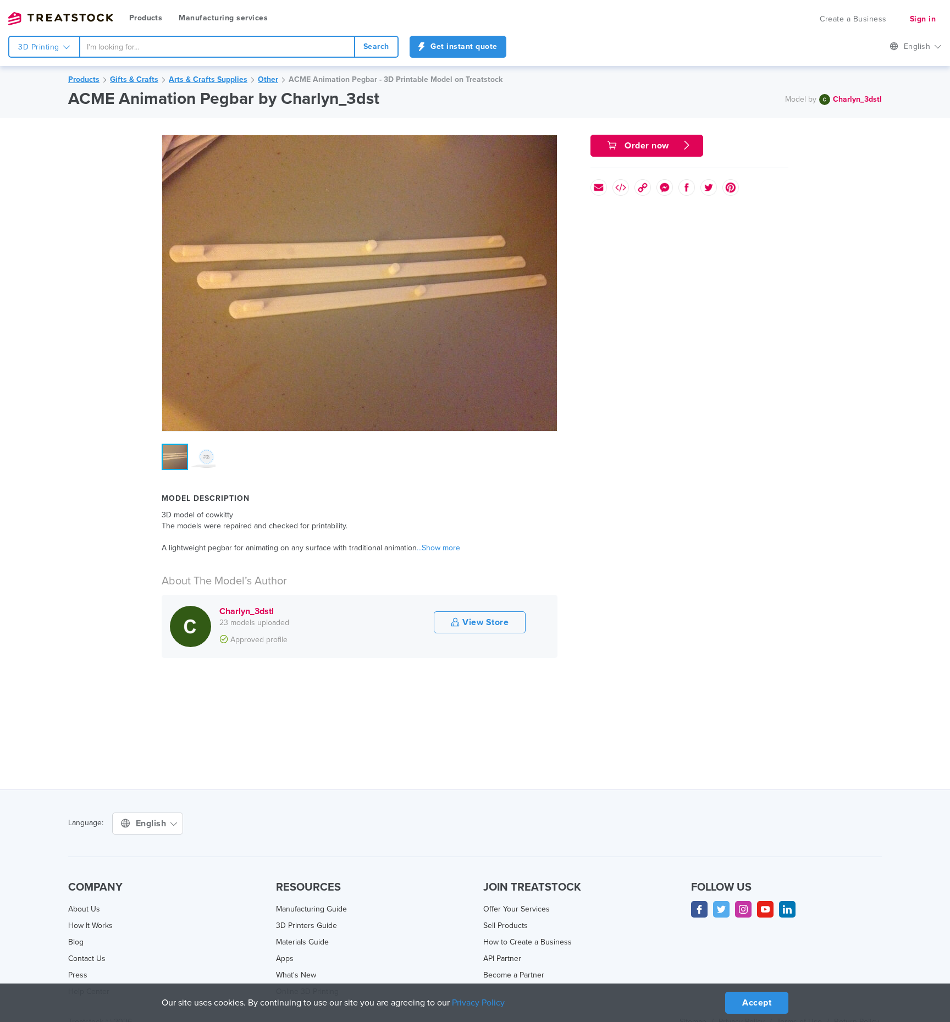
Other (268, 79)
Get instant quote (463, 46)
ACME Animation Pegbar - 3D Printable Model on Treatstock (395, 79)
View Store (484, 622)
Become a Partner (513, 975)
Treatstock (60, 18)
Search (376, 46)
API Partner (502, 958)
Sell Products (505, 925)
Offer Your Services (516, 909)
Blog (76, 942)
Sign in (923, 19)
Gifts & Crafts (134, 79)
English (918, 46)
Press (77, 975)
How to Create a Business (527, 942)
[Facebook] (699, 909)
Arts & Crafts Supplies (208, 79)
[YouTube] (765, 909)
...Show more (438, 548)
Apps (285, 958)
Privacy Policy (478, 1002)
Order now (647, 145)
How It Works (90, 925)
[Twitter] (721, 909)
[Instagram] (743, 909)
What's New (296, 975)
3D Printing (40, 47)
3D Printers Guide (306, 925)
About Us (84, 909)
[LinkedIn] (787, 909)
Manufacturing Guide (311, 909)
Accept (756, 1002)
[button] (547, 145)
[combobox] (217, 47)
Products (145, 18)
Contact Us (87, 958)
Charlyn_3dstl (857, 99)
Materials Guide (302, 942)
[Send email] (598, 187)
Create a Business (853, 19)
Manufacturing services (223, 18)
